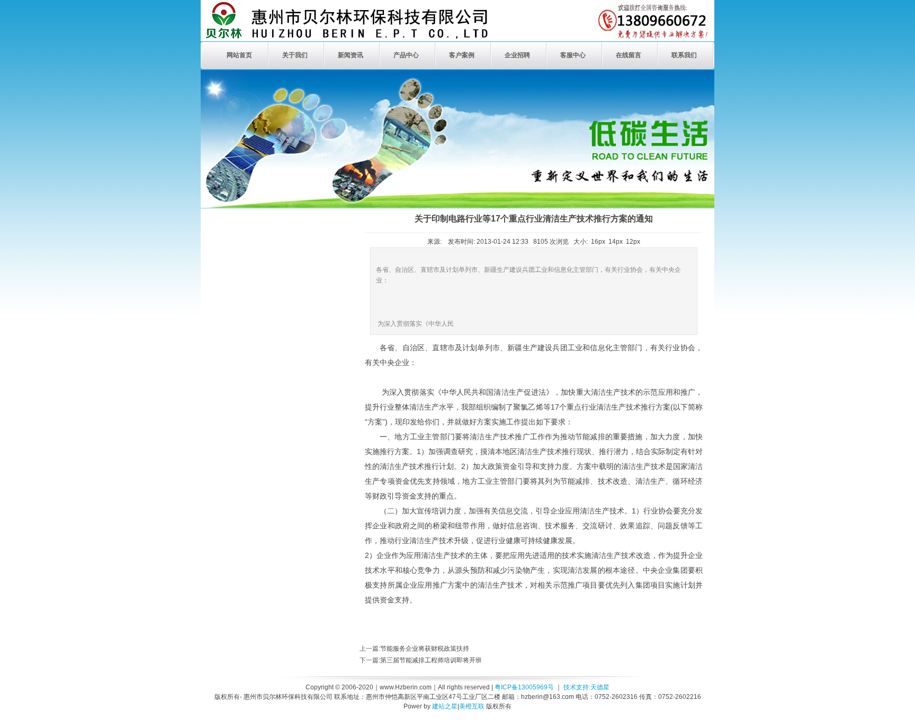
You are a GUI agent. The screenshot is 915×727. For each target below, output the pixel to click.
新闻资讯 (350, 55)
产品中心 (406, 55)
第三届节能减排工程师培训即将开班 (431, 660)
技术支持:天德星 (586, 687)
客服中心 (573, 55)
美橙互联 (472, 706)
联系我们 (684, 55)
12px (633, 241)
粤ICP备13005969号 (524, 687)
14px (615, 241)
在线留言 (628, 55)
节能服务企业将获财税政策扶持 (424, 648)
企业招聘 (517, 55)
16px (598, 241)
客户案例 (461, 55)
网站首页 (239, 55)
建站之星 (444, 706)
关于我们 (295, 55)
